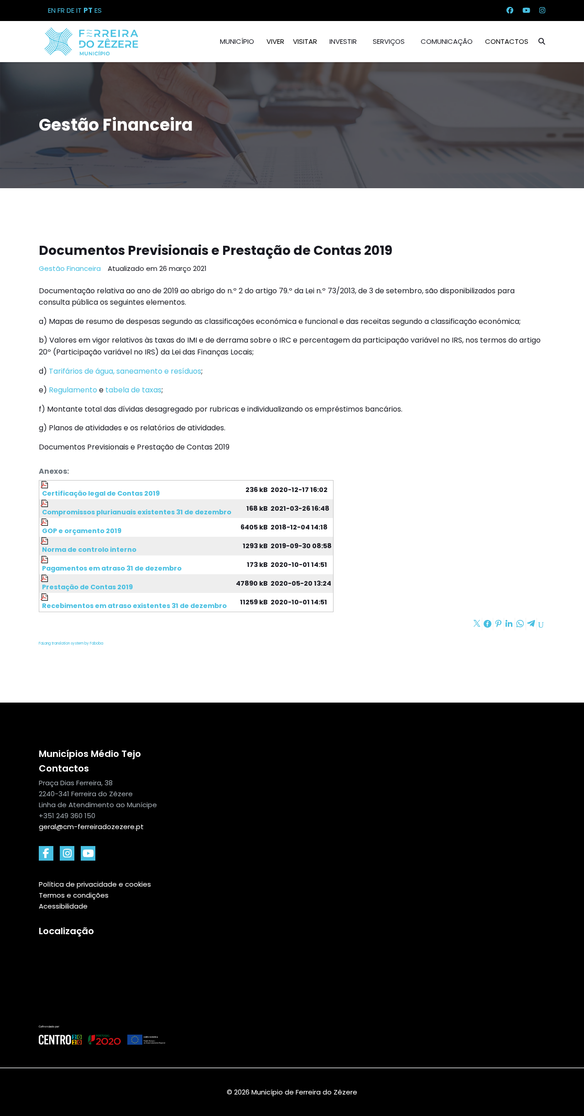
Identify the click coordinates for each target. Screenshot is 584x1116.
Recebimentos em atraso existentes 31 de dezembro (134, 605)
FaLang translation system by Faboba (71, 643)
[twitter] (88, 853)
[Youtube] (526, 10)
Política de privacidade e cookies (95, 884)
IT (79, 10)
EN (52, 10)
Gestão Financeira (70, 268)
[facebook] (46, 853)
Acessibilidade (63, 906)
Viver (275, 41)
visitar (305, 41)
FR (61, 10)
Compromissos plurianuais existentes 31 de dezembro (136, 512)
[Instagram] (542, 10)
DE (70, 10)
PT (88, 10)
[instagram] (67, 853)
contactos (506, 41)
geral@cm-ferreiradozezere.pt (91, 826)
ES (98, 10)
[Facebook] (509, 10)
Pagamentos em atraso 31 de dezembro (111, 568)
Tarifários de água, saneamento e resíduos (125, 371)
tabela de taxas (133, 390)
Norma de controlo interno (88, 549)
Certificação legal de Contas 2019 (100, 493)
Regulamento (74, 390)
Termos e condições (74, 895)
